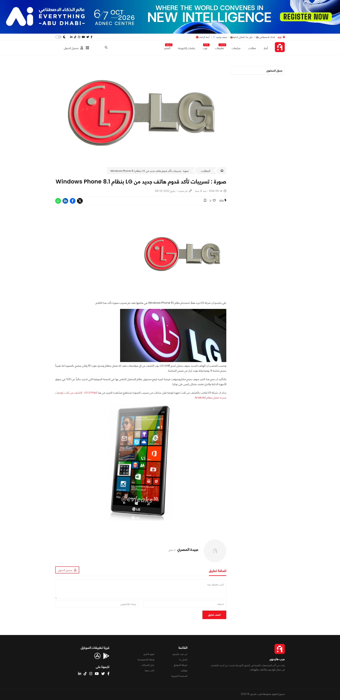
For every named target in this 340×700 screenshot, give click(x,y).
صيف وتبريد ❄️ (219, 37)
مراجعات (236, 48)
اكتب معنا (149, 670)
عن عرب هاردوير (179, 654)
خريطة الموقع (180, 665)
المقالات (205, 171)
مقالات (252, 48)
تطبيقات (219, 47)
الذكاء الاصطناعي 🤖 (265, 37)
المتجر (167, 47)
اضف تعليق (214, 615)
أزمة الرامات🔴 (202, 37)
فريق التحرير (148, 654)
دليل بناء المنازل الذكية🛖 (241, 37)
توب (205, 47)
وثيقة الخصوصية (146, 659)
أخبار (266, 48)
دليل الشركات (147, 665)
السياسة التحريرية (179, 676)
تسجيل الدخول (71, 48)
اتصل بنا (183, 659)
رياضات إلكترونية (186, 48)
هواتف (184, 670)
